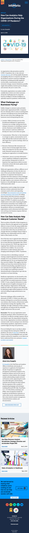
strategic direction (6, 75)
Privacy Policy (14, 531)
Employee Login (14, 524)
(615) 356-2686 (14, 520)
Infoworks (15, 332)
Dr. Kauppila (6, 364)
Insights (2, 59)
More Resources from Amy (12, 405)
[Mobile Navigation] (26, 2)
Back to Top (14, 497)
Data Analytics (6, 25)
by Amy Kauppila (5, 29)
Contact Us (14, 516)
